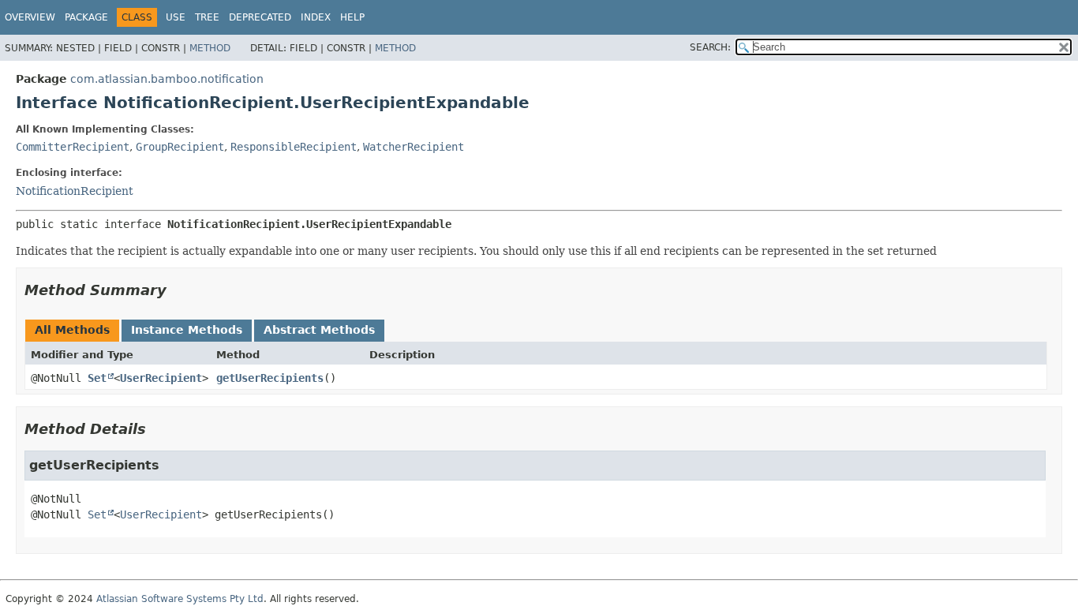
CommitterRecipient (72, 146)
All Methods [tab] (72, 330)
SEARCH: (710, 47)
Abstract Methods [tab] (319, 330)
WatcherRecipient (413, 146)
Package (86, 17)
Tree (207, 17)
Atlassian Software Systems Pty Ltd (180, 598)
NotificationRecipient (74, 191)
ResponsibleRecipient (293, 146)
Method (209, 48)
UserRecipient (161, 378)
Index (316, 17)
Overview (30, 17)
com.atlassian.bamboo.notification (167, 79)
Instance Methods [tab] (186, 330)
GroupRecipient (180, 146)
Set (97, 378)
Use (175, 17)
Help (352, 17)
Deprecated (260, 17)
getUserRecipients (270, 378)
